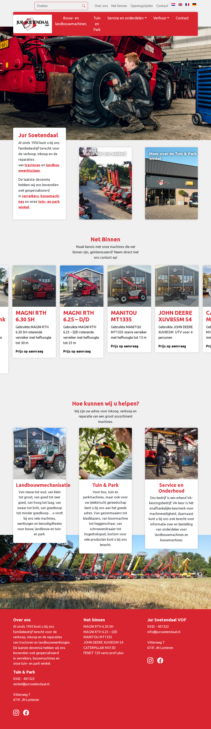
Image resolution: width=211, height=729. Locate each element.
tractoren (32, 165)
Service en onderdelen (125, 18)
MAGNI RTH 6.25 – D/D (100, 632)
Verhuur (159, 18)
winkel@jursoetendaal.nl (31, 684)
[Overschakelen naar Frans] (187, 4)
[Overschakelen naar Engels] (180, 4)
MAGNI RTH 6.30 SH (98, 626)
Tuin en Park (97, 24)
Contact (162, 6)
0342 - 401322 (158, 626)
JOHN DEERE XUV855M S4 (103, 642)
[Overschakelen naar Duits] (194, 4)
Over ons (101, 6)
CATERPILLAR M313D (99, 648)
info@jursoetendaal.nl (163, 632)
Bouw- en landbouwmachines (71, 21)
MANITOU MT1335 (97, 637)
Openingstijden (141, 6)
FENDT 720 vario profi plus (103, 653)
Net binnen (119, 6)
